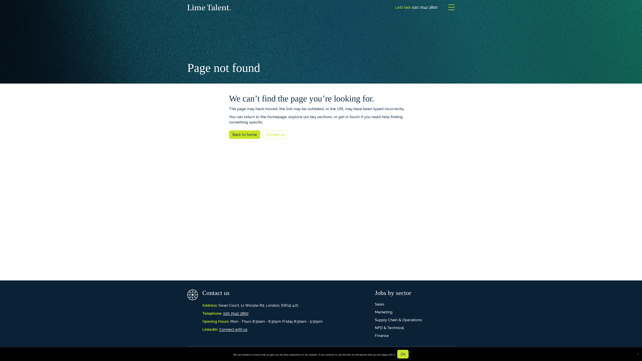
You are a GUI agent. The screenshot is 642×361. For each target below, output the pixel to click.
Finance (382, 335)
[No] (637, 354)
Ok (403, 354)
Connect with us (233, 329)
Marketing (384, 312)
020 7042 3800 (235, 313)
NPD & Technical (389, 328)
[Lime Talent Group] (209, 7)
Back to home (244, 134)
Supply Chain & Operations (398, 320)
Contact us (275, 134)
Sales (379, 304)
